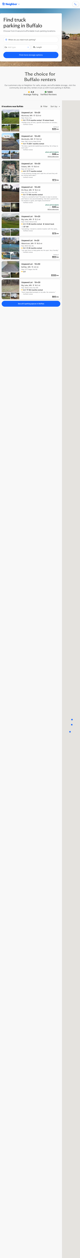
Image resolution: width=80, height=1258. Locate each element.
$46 (54, 129)
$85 (54, 296)
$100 (53, 275)
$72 (54, 180)
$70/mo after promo (53, 156)
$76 (54, 233)
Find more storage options (31, 55)
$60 (54, 257)
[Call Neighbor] (75, 4)
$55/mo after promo (53, 209)
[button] (17, 47)
